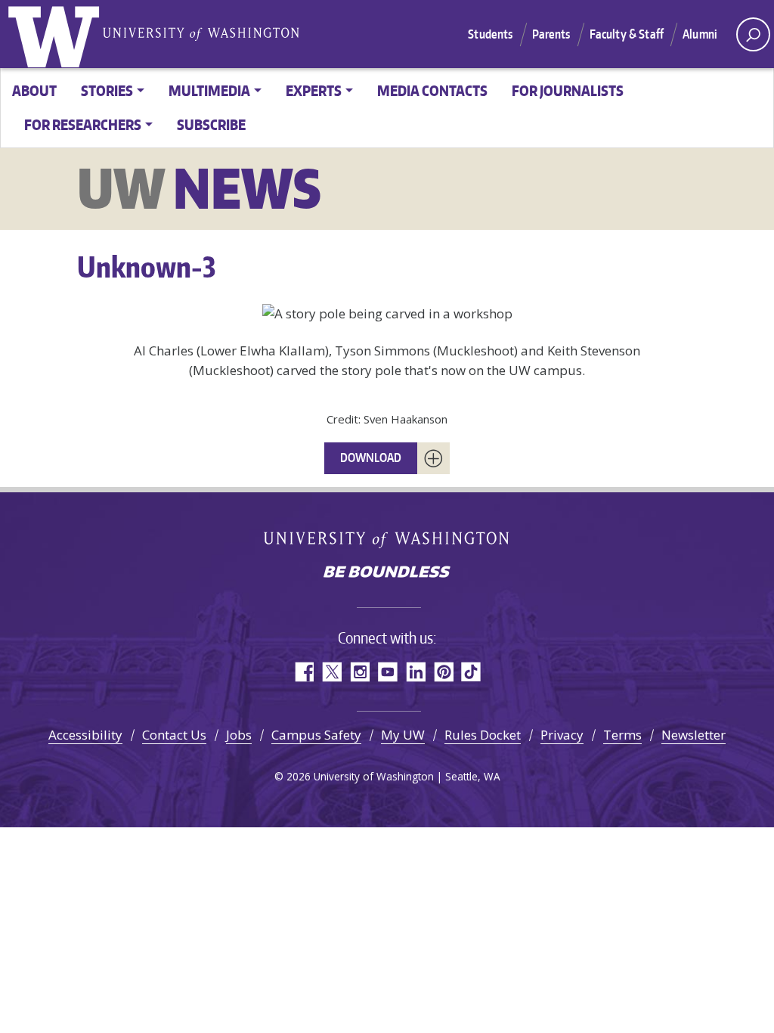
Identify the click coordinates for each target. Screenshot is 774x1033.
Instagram (359, 672)
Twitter (331, 672)
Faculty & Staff (627, 34)
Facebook (303, 672)
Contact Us (174, 734)
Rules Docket (482, 734)
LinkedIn (415, 672)
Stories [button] (107, 90)
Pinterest (443, 672)
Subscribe (211, 124)
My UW (403, 734)
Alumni (700, 34)
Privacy (562, 734)
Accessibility (85, 734)
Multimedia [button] (209, 90)
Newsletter (693, 734)
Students (490, 34)
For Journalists (568, 90)
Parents (551, 34)
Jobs (239, 734)
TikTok (471, 672)
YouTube (387, 672)
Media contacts (432, 90)
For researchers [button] (82, 124)
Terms (622, 734)
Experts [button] (314, 90)
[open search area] (753, 34)
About (34, 90)
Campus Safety (316, 734)
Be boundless (387, 573)
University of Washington (57, 34)
